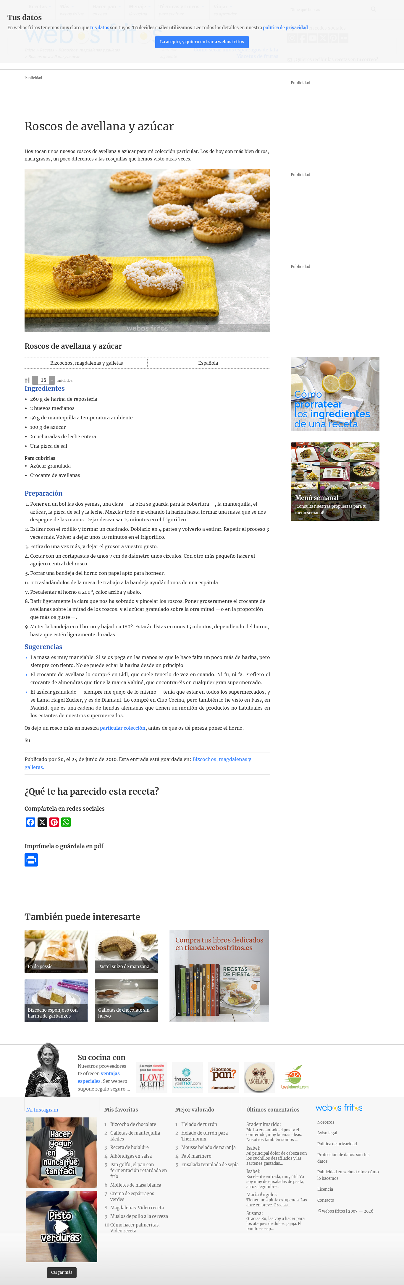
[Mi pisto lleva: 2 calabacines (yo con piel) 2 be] (61, 1226)
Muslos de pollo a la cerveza (139, 1216)
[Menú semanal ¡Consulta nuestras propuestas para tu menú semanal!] (335, 519)
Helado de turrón (199, 1124)
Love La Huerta (295, 1077)
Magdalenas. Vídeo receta (137, 1208)
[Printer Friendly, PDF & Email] (31, 865)
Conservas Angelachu (259, 1077)
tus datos (99, 27)
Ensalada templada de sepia (210, 1164)
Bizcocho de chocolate (133, 1124)
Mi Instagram (42, 1110)
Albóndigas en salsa (131, 1156)
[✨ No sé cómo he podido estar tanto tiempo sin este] (61, 1152)
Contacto (325, 1200)
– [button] (35, 380)
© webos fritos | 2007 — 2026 (345, 1211)
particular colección (123, 728)
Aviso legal (327, 1132)
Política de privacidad (337, 1143)
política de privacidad (285, 27)
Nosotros (325, 1122)
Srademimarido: (274, 1132)
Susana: (275, 1221)
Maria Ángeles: (276, 1200)
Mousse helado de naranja (208, 1147)
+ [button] (52, 380)
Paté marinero (196, 1156)
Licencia (325, 1189)
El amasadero (223, 1077)
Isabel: (276, 1156)
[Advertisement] (132, 95)
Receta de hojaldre (129, 1147)
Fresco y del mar (187, 1077)
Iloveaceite (151, 1077)
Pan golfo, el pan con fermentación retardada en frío (138, 1170)
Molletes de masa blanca (135, 1185)
